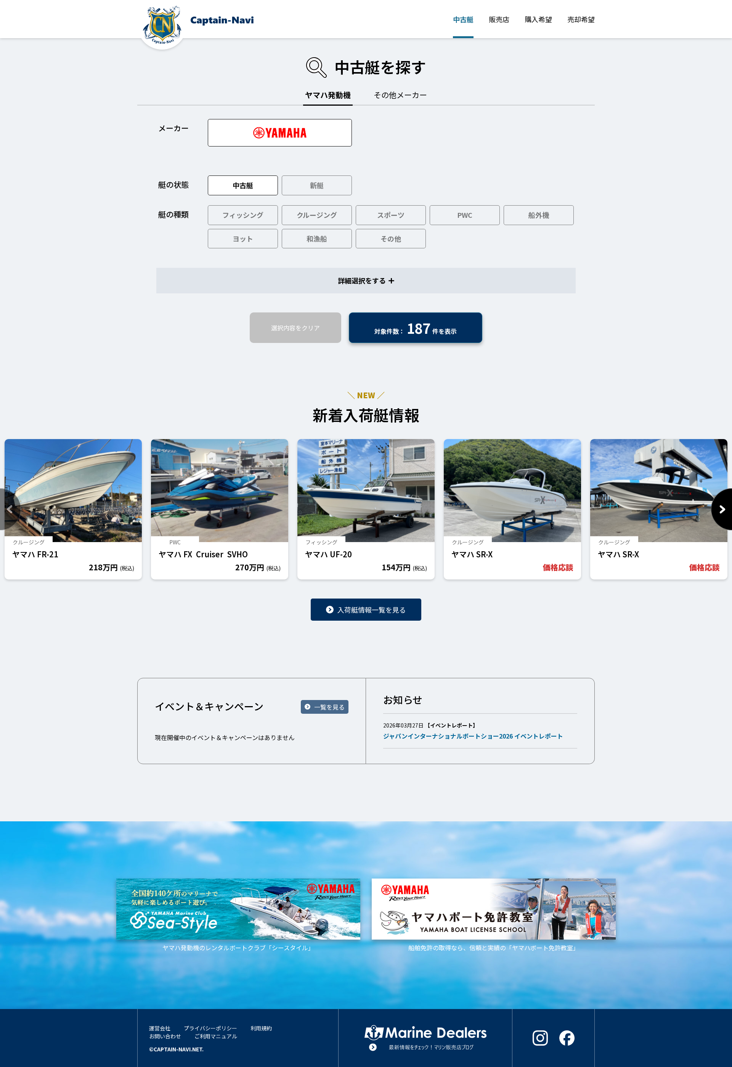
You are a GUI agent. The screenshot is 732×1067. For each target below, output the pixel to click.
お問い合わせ (165, 1036)
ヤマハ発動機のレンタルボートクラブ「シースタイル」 (238, 947)
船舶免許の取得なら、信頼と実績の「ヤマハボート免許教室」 (493, 947)
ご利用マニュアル (215, 1036)
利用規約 (261, 1028)
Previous (10, 509)
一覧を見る (329, 706)
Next (721, 509)
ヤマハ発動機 (328, 94)
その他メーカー (400, 94)
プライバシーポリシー (210, 1028)
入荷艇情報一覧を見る (371, 610)
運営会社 (159, 1028)
